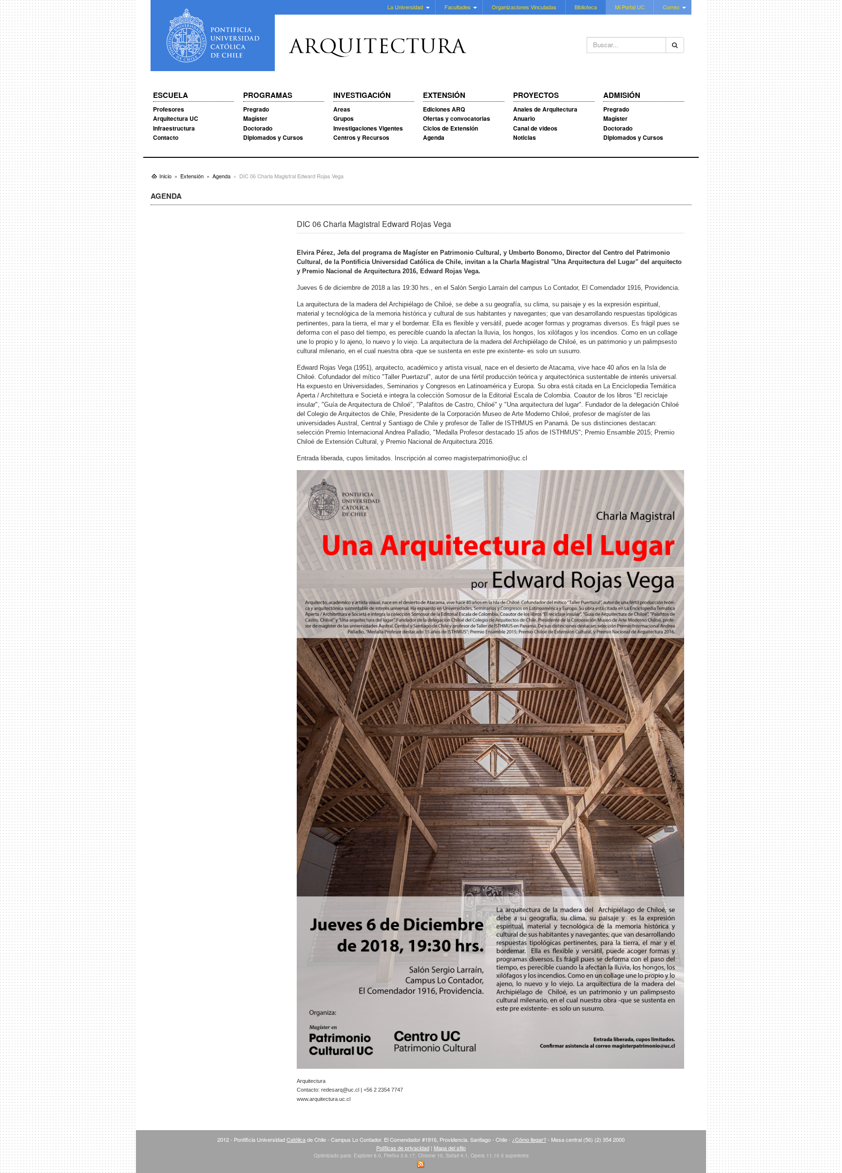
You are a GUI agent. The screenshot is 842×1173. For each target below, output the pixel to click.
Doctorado (257, 128)
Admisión (621, 95)
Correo (671, 7)
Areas (341, 109)
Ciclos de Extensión (450, 128)
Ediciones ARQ (444, 109)
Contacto (165, 137)
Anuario (524, 118)
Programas (267, 95)
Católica (296, 1139)
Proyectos (536, 95)
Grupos (343, 118)
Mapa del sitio (450, 1148)
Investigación (362, 95)
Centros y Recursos (361, 137)
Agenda (433, 137)
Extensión (444, 95)
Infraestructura (174, 128)
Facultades (457, 7)
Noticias (524, 137)
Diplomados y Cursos (273, 137)
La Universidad (405, 7)
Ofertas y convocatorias (456, 118)
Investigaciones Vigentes (368, 128)
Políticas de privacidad (402, 1148)
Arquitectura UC (175, 118)
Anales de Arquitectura (545, 109)
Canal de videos (535, 128)
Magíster (255, 118)
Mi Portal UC (630, 7)
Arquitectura (377, 48)
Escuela (170, 95)
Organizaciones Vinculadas (524, 7)
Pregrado (256, 109)
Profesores (168, 109)
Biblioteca (585, 7)
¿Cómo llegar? (529, 1139)
